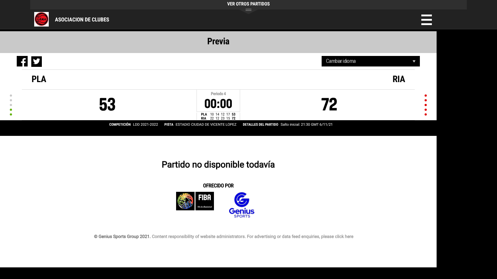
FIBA (195, 205)
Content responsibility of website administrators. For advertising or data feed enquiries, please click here (252, 236)
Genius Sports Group (242, 205)
